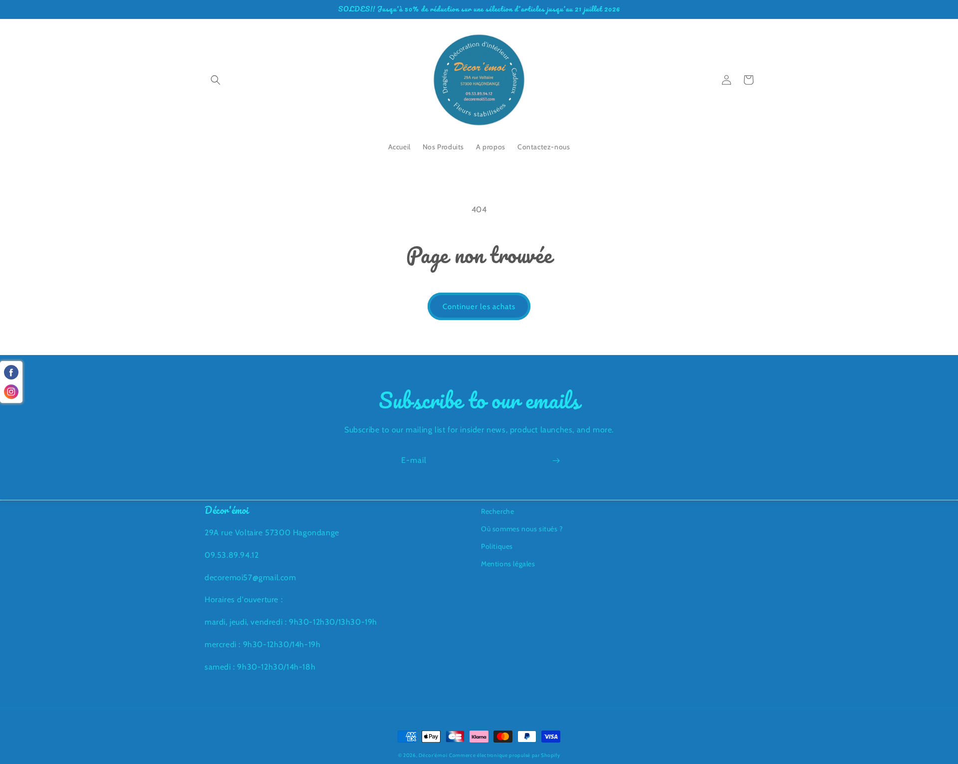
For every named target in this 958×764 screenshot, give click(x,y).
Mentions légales (508, 563)
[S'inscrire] (556, 460)
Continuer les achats (479, 306)
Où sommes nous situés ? (522, 528)
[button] (216, 80)
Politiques (497, 546)
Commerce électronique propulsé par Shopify (504, 755)
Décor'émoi (433, 755)
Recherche (497, 511)
